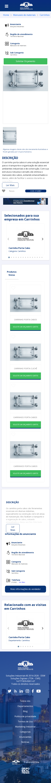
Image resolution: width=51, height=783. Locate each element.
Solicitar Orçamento (25, 61)
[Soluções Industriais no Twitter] (9, 691)
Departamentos (25, 706)
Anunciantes (25, 736)
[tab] (9, 257)
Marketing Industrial (25, 726)
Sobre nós (25, 701)
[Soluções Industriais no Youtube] (38, 691)
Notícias (25, 742)
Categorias (25, 731)
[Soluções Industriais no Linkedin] (21, 691)
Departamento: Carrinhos (19, 640)
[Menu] (6, 6)
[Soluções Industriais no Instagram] (27, 691)
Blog (25, 711)
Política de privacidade (25, 716)
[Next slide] (42, 239)
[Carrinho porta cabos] (9, 136)
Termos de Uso (25, 721)
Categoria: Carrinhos (17, 251)
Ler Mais (10, 185)
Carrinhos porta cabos (25, 417)
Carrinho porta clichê (25, 368)
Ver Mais (22, 582)
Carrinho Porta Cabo (19, 248)
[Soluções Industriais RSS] (15, 691)
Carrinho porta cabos (25, 319)
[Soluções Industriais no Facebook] (33, 691)
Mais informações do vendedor (25, 589)
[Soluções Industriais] (26, 5)
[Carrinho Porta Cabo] (25, 235)
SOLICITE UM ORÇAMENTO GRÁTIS (25, 327)
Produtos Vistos (11, 273)
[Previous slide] (8, 239)
